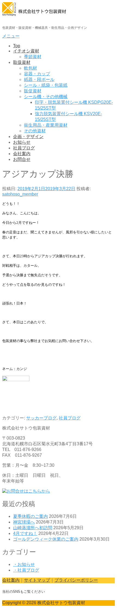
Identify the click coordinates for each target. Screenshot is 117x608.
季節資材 (32, 56)
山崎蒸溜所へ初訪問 (32, 527)
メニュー (11, 36)
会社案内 (21, 153)
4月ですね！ (25, 533)
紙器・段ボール (39, 79)
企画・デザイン (28, 136)
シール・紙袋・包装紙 (45, 85)
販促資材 (32, 91)
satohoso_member (20, 194)
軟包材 (30, 68)
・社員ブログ (26, 570)
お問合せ (21, 159)
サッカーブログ (41, 418)
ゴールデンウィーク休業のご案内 (45, 539)
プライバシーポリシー (76, 580)
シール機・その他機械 (45, 96)
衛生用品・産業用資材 (45, 125)
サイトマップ (37, 580)
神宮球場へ (24, 522)
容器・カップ (37, 73)
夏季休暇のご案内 (30, 516)
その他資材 (35, 131)
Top (16, 45)
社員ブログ (24, 148)
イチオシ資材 (26, 51)
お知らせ (21, 142)
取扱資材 (21, 62)
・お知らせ (24, 564)
